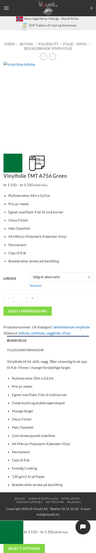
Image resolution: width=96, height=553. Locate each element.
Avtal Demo (70, 498)
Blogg (20, 498)
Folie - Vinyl (75, 44)
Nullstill (35, 286)
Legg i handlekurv (27, 311)
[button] (6, 8)
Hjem (10, 44)
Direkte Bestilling (43, 498)
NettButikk (55, 502)
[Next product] (43, 56)
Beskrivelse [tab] (17, 340)
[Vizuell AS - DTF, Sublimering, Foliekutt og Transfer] (48, 8)
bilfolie (24, 333)
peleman (74, 502)
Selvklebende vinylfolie (48, 48)
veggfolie (53, 333)
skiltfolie (38, 333)
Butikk (26, 44)
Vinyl (66, 333)
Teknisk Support (29, 502)
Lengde (9, 278)
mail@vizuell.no (48, 514)
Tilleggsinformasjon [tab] (25, 350)
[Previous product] (52, 56)
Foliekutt (48, 44)
